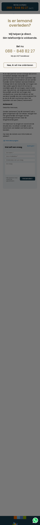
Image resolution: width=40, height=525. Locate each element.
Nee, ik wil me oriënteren (20, 65)
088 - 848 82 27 (20, 51)
